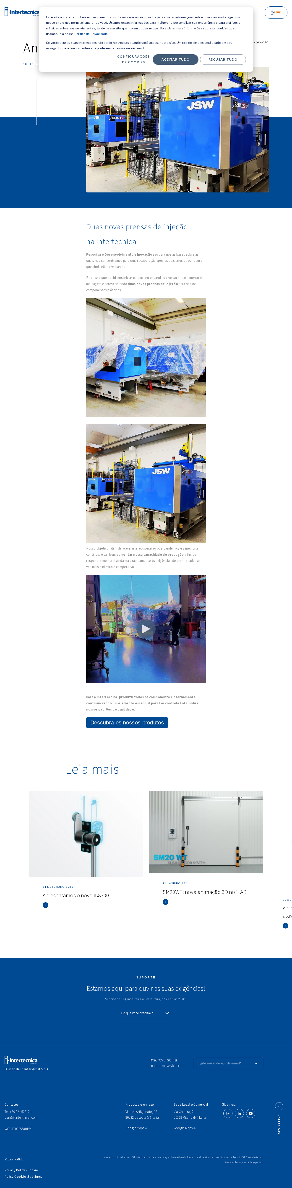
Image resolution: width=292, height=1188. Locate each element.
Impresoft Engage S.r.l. (250, 1162)
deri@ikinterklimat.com (21, 1117)
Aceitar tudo (176, 59)
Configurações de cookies (133, 59)
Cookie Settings (28, 1176)
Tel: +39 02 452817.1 (18, 1112)
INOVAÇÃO (260, 42)
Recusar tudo (223, 59)
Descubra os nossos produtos (127, 722)
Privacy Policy (15, 1170)
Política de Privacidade (91, 34)
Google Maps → (136, 1128)
